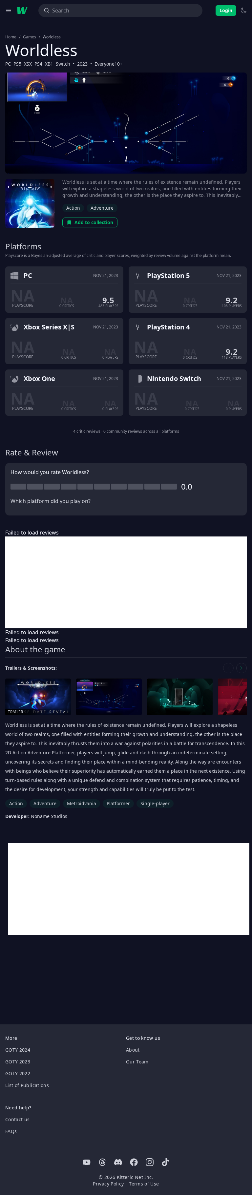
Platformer (118, 803)
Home (10, 37)
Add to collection (93, 222)
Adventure (102, 208)
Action (73, 208)
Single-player (155, 803)
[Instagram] (150, 1162)
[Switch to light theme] (243, 10)
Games (29, 37)
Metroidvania (81, 803)
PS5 (17, 64)
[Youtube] (87, 1162)
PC (8, 64)
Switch (63, 64)
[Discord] (118, 1162)
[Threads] (102, 1162)
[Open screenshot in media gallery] (109, 697)
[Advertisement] (126, 582)
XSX (28, 64)
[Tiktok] (165, 1162)
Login (226, 10)
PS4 (38, 64)
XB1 (49, 64)
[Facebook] (134, 1162)
